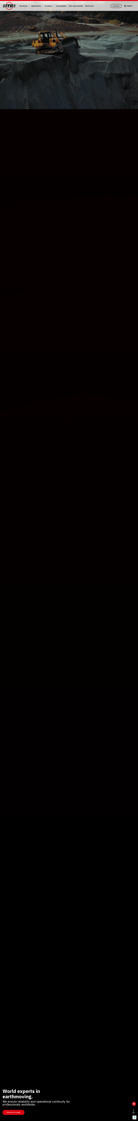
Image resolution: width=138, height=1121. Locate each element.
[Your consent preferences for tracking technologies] (134, 1117)
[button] (13, 1112)
